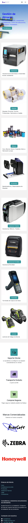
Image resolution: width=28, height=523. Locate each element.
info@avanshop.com (9, 520)
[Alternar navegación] (25, 2)
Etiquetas (14, 108)
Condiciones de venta (7, 487)
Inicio (2, 485)
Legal (2, 492)
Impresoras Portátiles (14, 262)
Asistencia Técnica (6, 490)
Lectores (14, 334)
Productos (4, 489)
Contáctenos (7, 28)
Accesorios (14, 183)
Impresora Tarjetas (14, 226)
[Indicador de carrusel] (13, 36)
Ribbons (14, 146)
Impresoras (14, 70)
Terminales (14, 297)
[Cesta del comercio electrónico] (21, 2)
